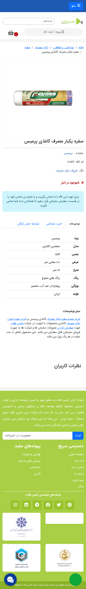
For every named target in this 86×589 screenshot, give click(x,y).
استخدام (35, 467)
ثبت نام (79, 461)
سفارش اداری (65, 327)
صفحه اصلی (76, 454)
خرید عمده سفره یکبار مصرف (63, 319)
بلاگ (80, 487)
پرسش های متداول (29, 461)
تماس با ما (77, 467)
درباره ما (78, 474)
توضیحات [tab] (74, 223)
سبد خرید (77, 480)
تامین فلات (17, 323)
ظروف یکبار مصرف (66, 170)
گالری (37, 474)
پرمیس (68, 153)
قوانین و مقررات (31, 454)
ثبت (78, 435)
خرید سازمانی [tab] (54, 223)
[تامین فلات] (71, 21)
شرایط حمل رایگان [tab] (28, 223)
